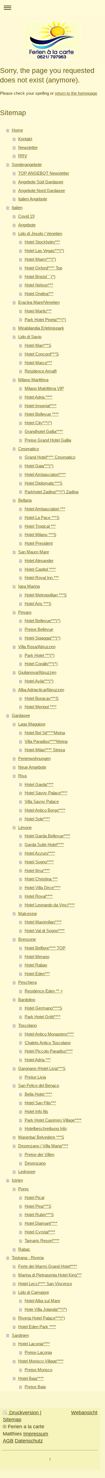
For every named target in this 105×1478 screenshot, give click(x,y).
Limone (25, 827)
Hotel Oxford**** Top (43, 268)
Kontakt (25, 138)
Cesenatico (28, 448)
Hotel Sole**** (37, 818)
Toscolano (27, 1025)
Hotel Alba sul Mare (42, 1300)
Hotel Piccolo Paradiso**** (49, 1051)
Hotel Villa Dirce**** (42, 887)
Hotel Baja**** (31, 1378)
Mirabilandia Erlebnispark (41, 328)
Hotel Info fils (36, 1111)
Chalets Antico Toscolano (48, 1042)
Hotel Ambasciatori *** (45, 508)
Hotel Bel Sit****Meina (45, 732)
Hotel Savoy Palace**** (46, 792)
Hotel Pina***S (38, 1206)
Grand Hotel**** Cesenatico (50, 457)
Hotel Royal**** (39, 896)
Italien (17, 207)
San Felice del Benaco (38, 1085)
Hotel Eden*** (37, 973)
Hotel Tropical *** (40, 526)
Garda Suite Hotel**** (44, 844)
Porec (23, 1188)
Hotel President (39, 543)
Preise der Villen (39, 1154)
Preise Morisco (38, 1369)
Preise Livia (35, 1077)
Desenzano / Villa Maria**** (43, 1145)
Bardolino (26, 999)
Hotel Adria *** (38, 1059)
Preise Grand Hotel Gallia (48, 440)
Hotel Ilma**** (37, 870)
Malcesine (27, 913)
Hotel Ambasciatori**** (45, 474)
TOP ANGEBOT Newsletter (43, 173)
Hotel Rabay (36, 965)
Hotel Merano (37, 956)
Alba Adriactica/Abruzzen (41, 689)
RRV (22, 155)
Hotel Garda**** (39, 784)
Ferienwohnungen (34, 758)
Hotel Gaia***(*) (39, 465)
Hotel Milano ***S (40, 534)
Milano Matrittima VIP (44, 388)
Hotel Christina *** (41, 879)
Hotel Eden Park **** (37, 1326)
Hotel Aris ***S (38, 603)
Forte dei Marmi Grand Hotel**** (47, 1266)
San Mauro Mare (33, 551)
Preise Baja (35, 1386)
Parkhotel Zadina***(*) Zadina (51, 491)
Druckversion (24, 1412)
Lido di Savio (29, 336)
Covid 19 (26, 216)
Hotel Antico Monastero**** (49, 1034)
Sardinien (20, 1335)
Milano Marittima (33, 379)
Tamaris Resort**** (42, 1240)
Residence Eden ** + (44, 991)
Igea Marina (29, 586)
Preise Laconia (38, 1352)
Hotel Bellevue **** (42, 414)
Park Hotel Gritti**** (42, 1016)
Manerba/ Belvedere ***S (41, 1137)
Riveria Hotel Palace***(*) (41, 1318)
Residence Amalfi (41, 371)
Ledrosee (26, 1171)
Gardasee (21, 715)
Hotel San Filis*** (40, 1102)
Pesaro (24, 612)
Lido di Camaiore (33, 1292)
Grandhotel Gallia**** (44, 431)
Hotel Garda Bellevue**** (47, 835)
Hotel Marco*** (38, 362)
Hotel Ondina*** (39, 293)
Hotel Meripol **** (41, 706)
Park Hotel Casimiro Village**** (53, 1120)
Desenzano (35, 1163)
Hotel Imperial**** (41, 405)
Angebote (27, 224)
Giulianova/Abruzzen (37, 672)
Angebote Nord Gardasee (41, 190)
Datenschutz (29, 1441)
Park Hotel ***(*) (40, 655)
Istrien (17, 1180)
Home (17, 130)
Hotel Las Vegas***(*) (44, 250)
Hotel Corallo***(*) (41, 663)
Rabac (24, 1249)
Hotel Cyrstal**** (40, 1232)
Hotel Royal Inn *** (42, 577)
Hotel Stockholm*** (42, 242)
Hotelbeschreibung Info (46, 1128)
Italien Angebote (32, 198)
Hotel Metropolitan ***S (46, 595)
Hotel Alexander (39, 560)
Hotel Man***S (38, 345)
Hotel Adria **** (38, 397)
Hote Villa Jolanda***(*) (46, 1309)
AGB (8, 1441)
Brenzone (27, 939)
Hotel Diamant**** (41, 1223)
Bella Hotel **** (38, 1094)
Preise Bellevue (39, 629)
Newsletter (28, 147)
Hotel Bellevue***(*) (42, 620)
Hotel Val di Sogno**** (45, 930)
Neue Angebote (32, 767)
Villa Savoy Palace (42, 801)
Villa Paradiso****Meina (46, 741)
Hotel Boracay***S (42, 698)
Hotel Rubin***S (39, 1214)
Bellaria (25, 500)
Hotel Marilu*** (38, 311)
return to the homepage (76, 93)
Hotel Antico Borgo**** (45, 810)
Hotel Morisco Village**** (41, 1361)
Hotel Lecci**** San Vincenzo (45, 1283)
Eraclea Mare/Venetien (39, 302)
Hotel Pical (34, 1197)
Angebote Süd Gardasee (40, 181)
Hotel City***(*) (38, 422)
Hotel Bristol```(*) (40, 276)
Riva (22, 775)
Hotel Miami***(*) (40, 259)
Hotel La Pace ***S (42, 517)
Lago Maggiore (31, 724)
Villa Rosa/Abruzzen (36, 646)
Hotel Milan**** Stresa (45, 749)
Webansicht (84, 1412)
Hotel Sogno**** (39, 861)
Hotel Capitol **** (40, 569)
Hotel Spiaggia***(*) (42, 638)
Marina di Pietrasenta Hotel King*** (50, 1275)
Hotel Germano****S (43, 1008)
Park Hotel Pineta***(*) (45, 319)
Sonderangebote (27, 164)
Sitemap (12, 1419)
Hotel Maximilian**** (43, 922)
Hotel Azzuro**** (40, 853)
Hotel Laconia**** (34, 1343)
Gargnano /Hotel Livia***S (42, 1068)
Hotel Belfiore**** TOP (45, 948)
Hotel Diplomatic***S (43, 483)
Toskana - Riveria (28, 1257)
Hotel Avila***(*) (39, 681)
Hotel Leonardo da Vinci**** (50, 905)
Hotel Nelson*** (39, 285)
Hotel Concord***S (42, 354)
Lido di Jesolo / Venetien (40, 233)
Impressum (35, 1434)
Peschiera (27, 982)
